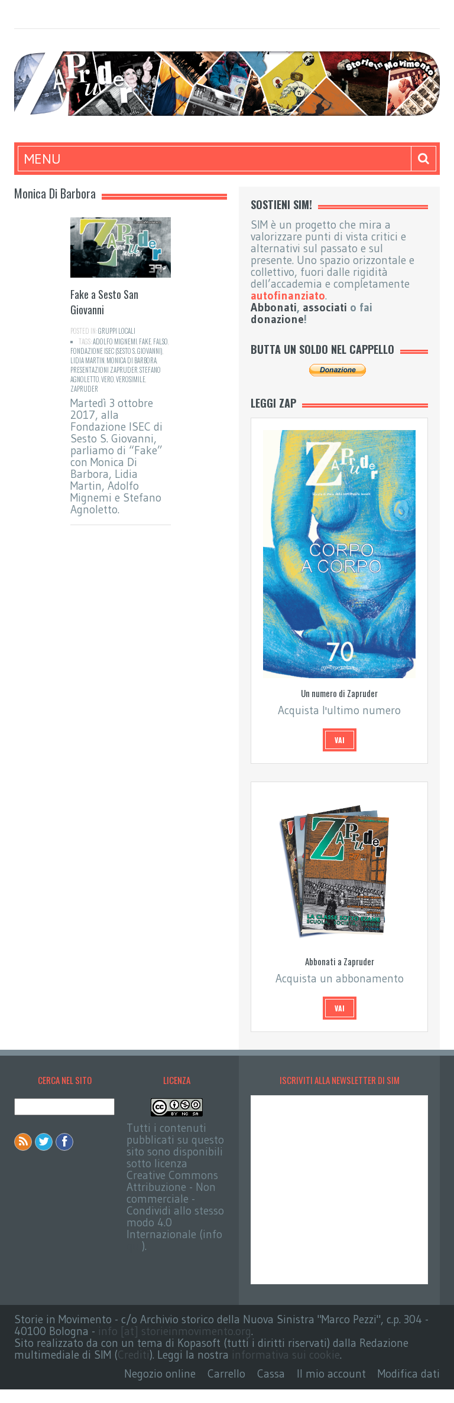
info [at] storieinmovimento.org (174, 1331)
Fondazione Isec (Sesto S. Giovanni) (116, 351)
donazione (277, 319)
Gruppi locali (116, 331)
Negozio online (160, 1374)
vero (107, 379)
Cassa (271, 1374)
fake (145, 341)
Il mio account (331, 1374)
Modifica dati (409, 1374)
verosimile (130, 379)
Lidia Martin (87, 360)
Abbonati (274, 307)
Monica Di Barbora (131, 360)
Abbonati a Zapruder (339, 961)
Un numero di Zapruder (339, 692)
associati (325, 307)
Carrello (226, 1374)
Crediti (134, 1355)
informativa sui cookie (286, 1355)
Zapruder (84, 388)
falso (160, 341)
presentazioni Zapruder (104, 370)
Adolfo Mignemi (115, 341)
